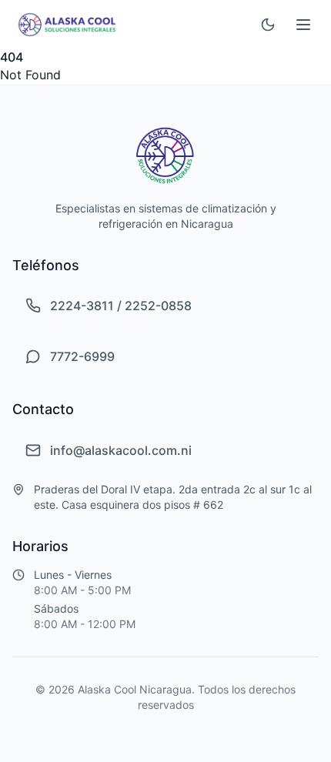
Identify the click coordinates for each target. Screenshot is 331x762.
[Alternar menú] (303, 24)
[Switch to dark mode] (268, 24)
